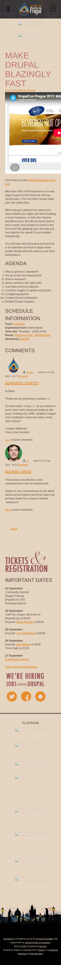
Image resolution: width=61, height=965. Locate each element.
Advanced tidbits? (22, 383)
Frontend (19, 324)
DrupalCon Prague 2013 (30, 7)
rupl (27, 461)
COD (24, 946)
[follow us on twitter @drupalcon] (12, 696)
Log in (8, 440)
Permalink (23, 376)
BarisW (25, 338)
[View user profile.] (13, 364)
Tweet (13, 528)
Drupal (41, 950)
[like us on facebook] (26, 696)
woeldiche (30, 372)
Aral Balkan (23, 644)
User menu (8, 9)
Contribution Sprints (17, 659)
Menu (53, 9)
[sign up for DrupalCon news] (40, 696)
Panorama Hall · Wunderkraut (32, 335)
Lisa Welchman (25, 633)
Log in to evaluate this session (20, 90)
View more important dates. (21, 666)
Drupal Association (44, 939)
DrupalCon (9, 939)
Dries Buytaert (25, 622)
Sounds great (18, 472)
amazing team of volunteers (37, 942)
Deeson (43, 946)
